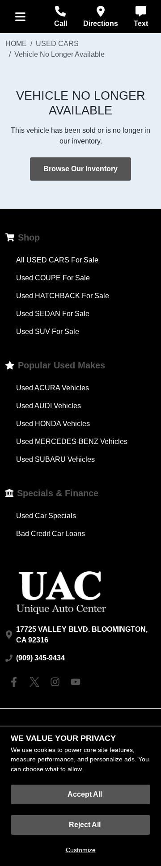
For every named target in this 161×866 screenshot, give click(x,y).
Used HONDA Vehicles (53, 423)
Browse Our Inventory (80, 169)
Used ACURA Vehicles (52, 388)
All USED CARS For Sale (57, 260)
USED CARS (57, 43)
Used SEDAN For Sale (52, 313)
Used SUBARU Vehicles (55, 459)
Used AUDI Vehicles (48, 406)
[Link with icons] (15, 682)
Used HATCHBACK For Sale (62, 296)
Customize (81, 849)
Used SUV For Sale (47, 331)
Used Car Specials (46, 516)
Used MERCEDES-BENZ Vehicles (71, 441)
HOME (16, 43)
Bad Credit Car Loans (50, 533)
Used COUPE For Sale (53, 278)
